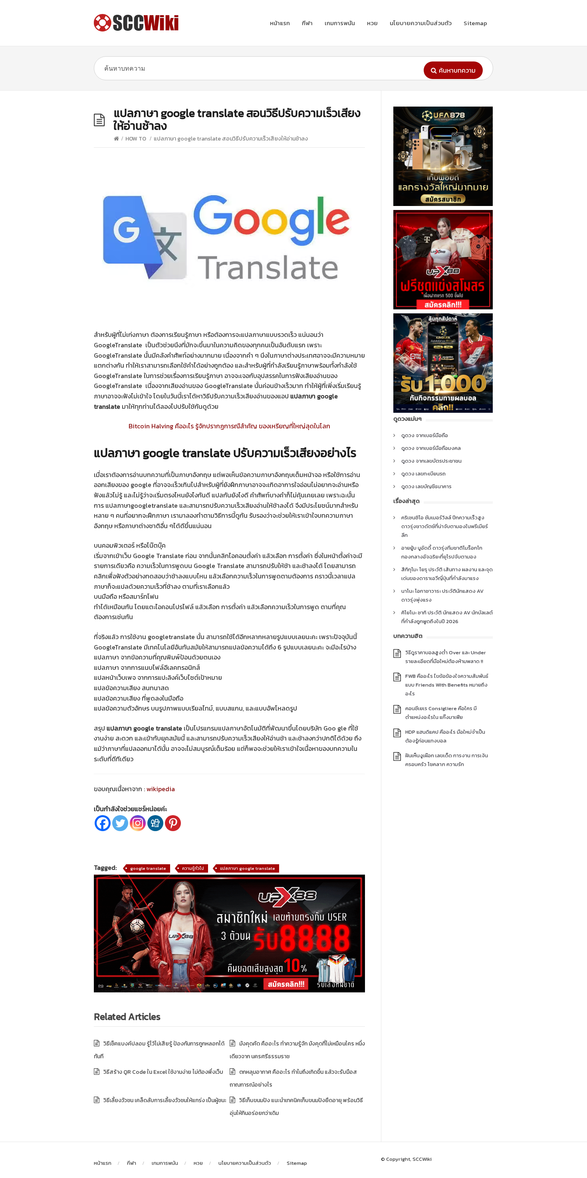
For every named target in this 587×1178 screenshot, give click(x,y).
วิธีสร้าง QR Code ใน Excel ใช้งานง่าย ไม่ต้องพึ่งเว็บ (163, 1072)
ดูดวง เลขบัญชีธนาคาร (426, 486)
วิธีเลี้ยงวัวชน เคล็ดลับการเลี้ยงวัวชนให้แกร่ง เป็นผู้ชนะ (165, 1100)
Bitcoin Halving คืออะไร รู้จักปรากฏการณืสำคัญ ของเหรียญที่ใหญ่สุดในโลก (229, 426)
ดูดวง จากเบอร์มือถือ (424, 435)
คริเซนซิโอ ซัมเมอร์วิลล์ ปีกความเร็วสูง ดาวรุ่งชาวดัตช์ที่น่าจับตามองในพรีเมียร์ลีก (444, 526)
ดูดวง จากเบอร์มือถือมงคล (431, 448)
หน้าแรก (280, 23)
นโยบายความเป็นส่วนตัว (421, 23)
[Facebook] (103, 823)
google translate (148, 868)
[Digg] (155, 823)
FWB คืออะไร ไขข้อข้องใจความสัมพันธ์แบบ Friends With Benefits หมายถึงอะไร (446, 684)
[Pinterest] (173, 823)
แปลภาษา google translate (247, 868)
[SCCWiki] (138, 23)
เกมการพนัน (340, 23)
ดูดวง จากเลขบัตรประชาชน (431, 461)
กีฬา (307, 23)
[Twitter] (120, 823)
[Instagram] (138, 823)
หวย (372, 23)
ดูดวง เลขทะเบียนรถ (423, 473)
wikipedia (161, 789)
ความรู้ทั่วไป (193, 868)
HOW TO (135, 139)
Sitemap (475, 23)
